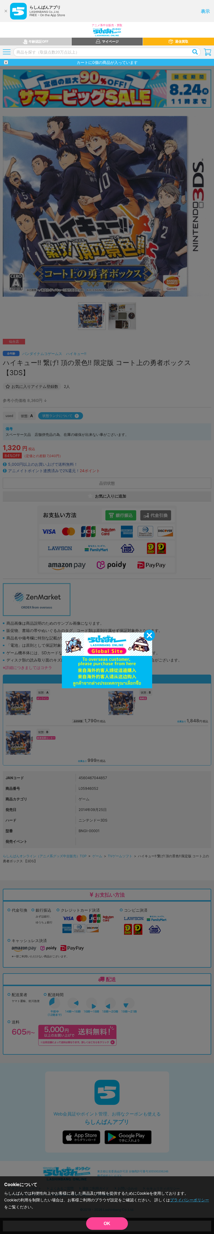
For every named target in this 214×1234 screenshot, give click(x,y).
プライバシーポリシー (189, 1199)
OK (107, 1223)
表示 (205, 11)
